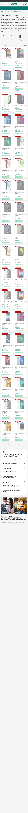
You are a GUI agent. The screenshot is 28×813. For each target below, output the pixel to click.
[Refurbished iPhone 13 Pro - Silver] (20, 382)
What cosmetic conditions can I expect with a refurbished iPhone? (11, 486)
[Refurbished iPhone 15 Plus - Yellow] (7, 251)
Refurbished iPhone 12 (7, 83)
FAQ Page (16, 459)
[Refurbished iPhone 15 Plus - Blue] (7, 185)
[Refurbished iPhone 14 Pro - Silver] (20, 426)
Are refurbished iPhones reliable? (10, 463)
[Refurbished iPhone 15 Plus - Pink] (7, 163)
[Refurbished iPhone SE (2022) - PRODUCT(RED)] (20, 273)
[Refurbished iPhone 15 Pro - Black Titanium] (7, 207)
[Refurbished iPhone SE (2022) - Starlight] (7, 316)
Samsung (7, 8)
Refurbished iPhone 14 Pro (20, 434)
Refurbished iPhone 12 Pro (20, 83)
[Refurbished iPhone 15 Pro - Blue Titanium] (7, 229)
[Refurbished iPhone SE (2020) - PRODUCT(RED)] (7, 360)
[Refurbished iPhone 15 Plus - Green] (20, 163)
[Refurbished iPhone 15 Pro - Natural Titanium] (20, 229)
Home (2, 11)
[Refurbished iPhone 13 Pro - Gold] (7, 382)
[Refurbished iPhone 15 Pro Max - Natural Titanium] (7, 295)
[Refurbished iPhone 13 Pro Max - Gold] (7, 426)
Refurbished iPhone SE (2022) (20, 281)
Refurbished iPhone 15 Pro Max (20, 193)
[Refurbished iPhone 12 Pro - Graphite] (20, 75)
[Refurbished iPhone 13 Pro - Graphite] (20, 316)
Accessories (18, 8)
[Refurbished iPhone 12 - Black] (20, 99)
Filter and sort (5, 45)
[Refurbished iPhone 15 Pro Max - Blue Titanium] (20, 207)
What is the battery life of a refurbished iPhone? (11, 491)
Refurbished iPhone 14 (7, 61)
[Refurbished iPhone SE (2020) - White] (7, 338)
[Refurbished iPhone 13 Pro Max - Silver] (20, 404)
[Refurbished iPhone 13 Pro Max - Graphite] (20, 119)
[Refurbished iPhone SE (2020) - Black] (20, 251)
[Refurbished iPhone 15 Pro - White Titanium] (7, 273)
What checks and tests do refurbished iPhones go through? (11, 467)
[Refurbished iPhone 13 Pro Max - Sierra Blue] (7, 119)
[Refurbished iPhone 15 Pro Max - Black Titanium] (20, 185)
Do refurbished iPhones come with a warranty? (11, 472)
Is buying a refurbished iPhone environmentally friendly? (9, 477)
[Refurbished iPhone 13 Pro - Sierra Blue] (20, 360)
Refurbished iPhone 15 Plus (20, 150)
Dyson (12, 8)
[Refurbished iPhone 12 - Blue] (7, 75)
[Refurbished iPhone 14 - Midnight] (20, 53)
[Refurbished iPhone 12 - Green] (7, 99)
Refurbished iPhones (17, 11)
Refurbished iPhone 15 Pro (7, 215)
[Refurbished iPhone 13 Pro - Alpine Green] (20, 338)
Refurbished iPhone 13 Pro (20, 325)
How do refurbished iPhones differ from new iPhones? (12, 481)
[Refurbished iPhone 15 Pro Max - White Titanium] (7, 404)
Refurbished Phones (8, 11)
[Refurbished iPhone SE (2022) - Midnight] (20, 295)
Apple (2, 8)
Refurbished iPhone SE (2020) (20, 259)
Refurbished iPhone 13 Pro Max (7, 128)
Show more (3, 527)
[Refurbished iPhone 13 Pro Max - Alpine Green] (7, 141)
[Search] (23, 4)
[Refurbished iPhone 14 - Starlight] (7, 53)
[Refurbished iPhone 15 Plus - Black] (20, 141)
